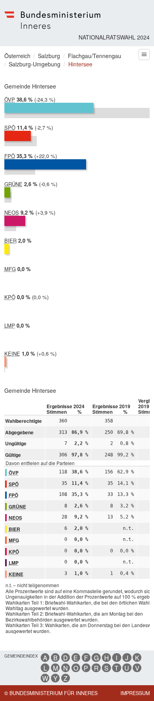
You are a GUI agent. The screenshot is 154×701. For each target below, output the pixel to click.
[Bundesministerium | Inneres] (52, 20)
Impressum (135, 693)
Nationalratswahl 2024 (114, 37)
